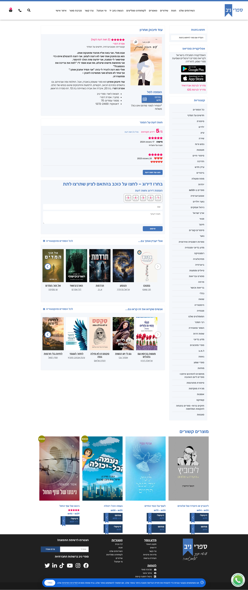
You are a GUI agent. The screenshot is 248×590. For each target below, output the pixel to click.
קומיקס (200, 399)
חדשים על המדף (195, 115)
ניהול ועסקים (197, 207)
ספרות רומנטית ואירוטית (191, 241)
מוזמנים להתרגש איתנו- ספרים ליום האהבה (191, 375)
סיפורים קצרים (196, 230)
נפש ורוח (199, 144)
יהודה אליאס (100, 360)
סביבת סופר (75, 10)
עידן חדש (199, 167)
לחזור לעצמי (76, 353)
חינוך (201, 224)
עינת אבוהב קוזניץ (76, 357)
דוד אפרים (76, 289)
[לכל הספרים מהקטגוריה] (44, 241)
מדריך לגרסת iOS (196, 89)
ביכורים (200, 172)
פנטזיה (200, 310)
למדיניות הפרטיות (70, 583)
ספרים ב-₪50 (196, 190)
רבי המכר (199, 322)
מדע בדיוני (198, 339)
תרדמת (100, 285)
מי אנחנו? (101, 10)
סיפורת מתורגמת (195, 382)
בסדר (49, 582)
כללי (202, 293)
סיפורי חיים (198, 155)
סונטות (200, 414)
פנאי (201, 218)
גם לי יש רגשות (123, 353)
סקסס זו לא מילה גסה (99, 355)
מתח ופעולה (198, 178)
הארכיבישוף (76, 285)
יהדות (201, 184)
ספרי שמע (199, 362)
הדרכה (200, 161)
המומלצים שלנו (196, 316)
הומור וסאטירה (196, 327)
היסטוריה (199, 305)
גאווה (201, 356)
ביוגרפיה (199, 264)
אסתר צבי (123, 357)
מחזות (201, 368)
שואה (201, 299)
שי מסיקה (53, 289)
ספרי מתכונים (197, 345)
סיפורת (200, 121)
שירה (201, 138)
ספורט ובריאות (196, 276)
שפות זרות (198, 333)
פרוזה (201, 281)
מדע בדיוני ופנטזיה (194, 247)
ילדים (201, 126)
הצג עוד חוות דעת (152, 172)
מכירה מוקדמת (196, 388)
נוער (202, 235)
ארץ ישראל (198, 213)
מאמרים (153, 10)
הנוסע (123, 285)
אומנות (200, 394)
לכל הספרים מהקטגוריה (59, 241)
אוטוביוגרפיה (197, 195)
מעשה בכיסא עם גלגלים (147, 355)
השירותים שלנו (187, 10)
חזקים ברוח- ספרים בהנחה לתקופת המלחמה (190, 407)
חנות (173, 10)
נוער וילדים (198, 201)
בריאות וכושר (197, 287)
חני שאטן (146, 289)
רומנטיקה (199, 253)
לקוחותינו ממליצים (136, 10)
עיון (202, 132)
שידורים (164, 10)
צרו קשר (89, 10)
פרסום (152, 228)
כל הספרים (198, 109)
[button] (135, 42)
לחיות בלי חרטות (53, 353)
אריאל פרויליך (123, 289)
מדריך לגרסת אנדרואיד (193, 85)
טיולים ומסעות (196, 270)
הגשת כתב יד (116, 10)
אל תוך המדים (53, 285)
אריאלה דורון (147, 360)
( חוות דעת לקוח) (100, 39)
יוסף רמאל (53, 357)
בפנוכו (146, 285)
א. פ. (100, 289)
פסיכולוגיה (198, 259)
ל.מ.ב (201, 350)
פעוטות (200, 149)
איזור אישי (61, 10)
